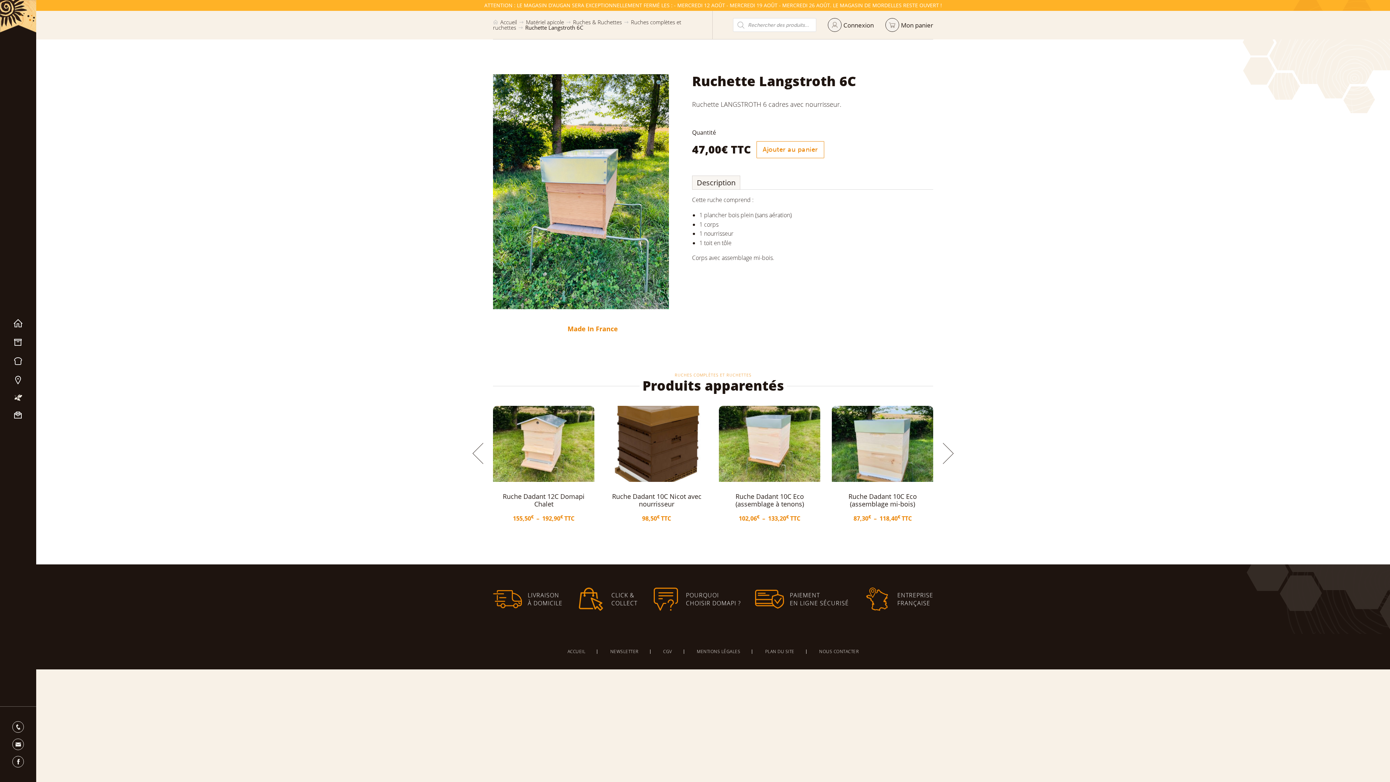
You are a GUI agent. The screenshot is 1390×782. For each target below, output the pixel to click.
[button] (659, 83)
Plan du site (780, 651)
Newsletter (624, 651)
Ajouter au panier (790, 150)
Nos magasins (18, 380)
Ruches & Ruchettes (597, 22)
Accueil (18, 324)
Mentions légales (718, 651)
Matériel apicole (18, 342)
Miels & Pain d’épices (18, 361)
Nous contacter (18, 415)
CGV (667, 651)
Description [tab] (716, 183)
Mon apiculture (18, 397)
